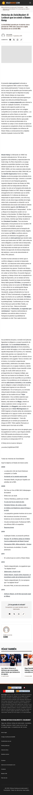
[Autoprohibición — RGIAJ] (24, 687)
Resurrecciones (9, 527)
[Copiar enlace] (21, 39)
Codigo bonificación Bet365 (8, 736)
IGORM (10, 34)
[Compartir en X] (13, 39)
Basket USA (4, 773)
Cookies (3, 760)
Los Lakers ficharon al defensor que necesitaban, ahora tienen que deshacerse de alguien (10, 671)
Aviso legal (4, 732)
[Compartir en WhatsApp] (17, 39)
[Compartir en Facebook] (10, 39)
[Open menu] (30, 3)
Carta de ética (4, 749)
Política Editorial (5, 745)
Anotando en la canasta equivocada (15, 476)
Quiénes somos (5, 754)
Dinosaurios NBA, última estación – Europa (17, 544)
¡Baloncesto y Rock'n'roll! (12, 571)
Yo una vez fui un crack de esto (14, 502)
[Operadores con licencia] (23, 691)
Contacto (3, 769)
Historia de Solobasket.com (8, 764)
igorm (5, 637)
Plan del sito (4, 777)
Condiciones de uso (6, 741)
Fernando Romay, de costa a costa (15, 505)
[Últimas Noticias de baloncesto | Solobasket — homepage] (10, 3)
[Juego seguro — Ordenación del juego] (14, 688)
